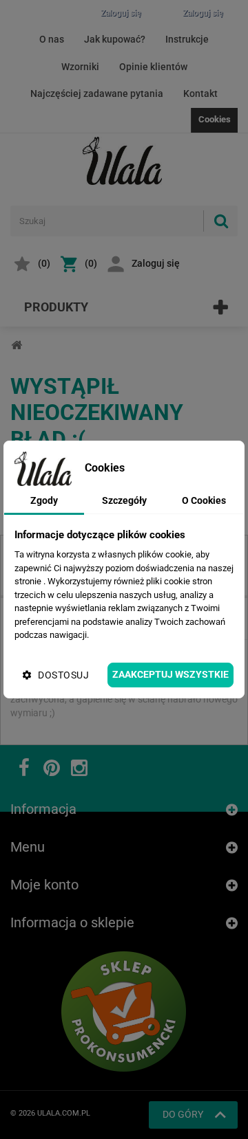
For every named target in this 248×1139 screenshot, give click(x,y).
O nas (51, 39)
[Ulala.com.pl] (124, 161)
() (44, 263)
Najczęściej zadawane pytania (96, 93)
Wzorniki (80, 66)
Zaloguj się (156, 263)
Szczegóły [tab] (124, 500)
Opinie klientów (153, 66)
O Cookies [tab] (204, 500)
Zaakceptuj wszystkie (170, 674)
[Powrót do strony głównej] (16, 345)
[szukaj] (220, 221)
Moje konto (44, 884)
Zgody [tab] (44, 500)
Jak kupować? (114, 39)
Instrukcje (187, 39)
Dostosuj (63, 675)
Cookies (214, 119)
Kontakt (200, 93)
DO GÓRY (183, 1114)
